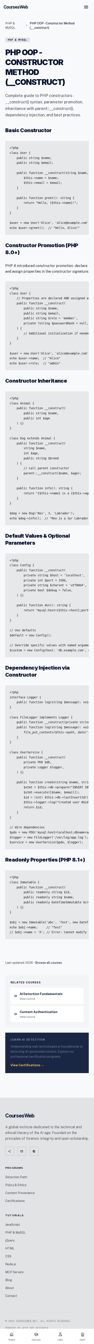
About (9, 1288)
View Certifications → (27, 1065)
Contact (11, 1296)
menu (86, 7)
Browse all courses (48, 962)
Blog (8, 1280)
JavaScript (12, 1224)
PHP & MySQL (10, 25)
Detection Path (16, 1177)
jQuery (9, 1240)
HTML (9, 1248)
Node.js (10, 1264)
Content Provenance (20, 1193)
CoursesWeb (15, 7)
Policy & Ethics (15, 1185)
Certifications (15, 1201)
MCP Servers (14, 1272)
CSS (8, 1256)
